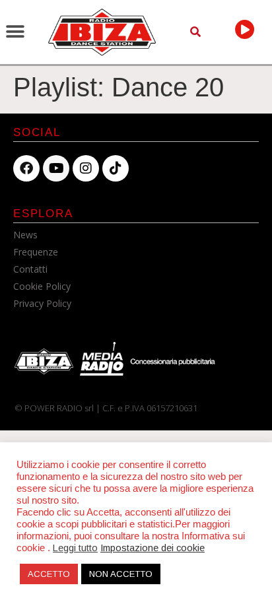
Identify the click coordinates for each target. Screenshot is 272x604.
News (25, 234)
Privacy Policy (42, 303)
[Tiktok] (115, 168)
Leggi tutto (75, 548)
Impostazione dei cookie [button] (152, 548)
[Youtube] (56, 168)
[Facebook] (26, 168)
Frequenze (35, 252)
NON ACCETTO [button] (121, 574)
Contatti (30, 269)
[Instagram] (86, 168)
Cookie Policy (42, 286)
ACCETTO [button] (49, 574)
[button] (15, 32)
